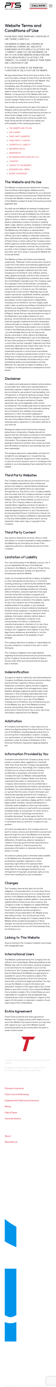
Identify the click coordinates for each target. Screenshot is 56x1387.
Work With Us (11, 1142)
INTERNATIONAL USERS (19, 169)
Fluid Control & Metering (17, 1094)
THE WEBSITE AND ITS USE (20, 128)
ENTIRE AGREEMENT (18, 173)
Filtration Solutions (14, 1088)
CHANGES (13, 161)
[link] (26, 1362)
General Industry (13, 1118)
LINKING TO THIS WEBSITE (20, 165)
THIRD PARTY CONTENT (19, 140)
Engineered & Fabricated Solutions (22, 1100)
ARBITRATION (15, 153)
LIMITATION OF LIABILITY (20, 145)
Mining (8, 1106)
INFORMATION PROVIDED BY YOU (24, 157)
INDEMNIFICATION (17, 149)
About (8, 1136)
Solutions (11, 1078)
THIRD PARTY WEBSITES (19, 136)
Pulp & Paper (11, 1112)
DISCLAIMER (14, 132)
